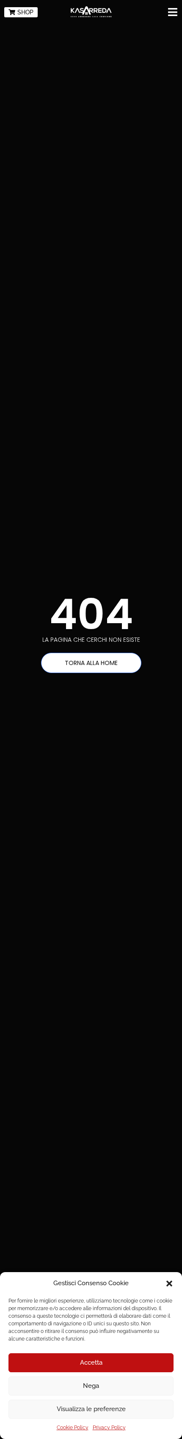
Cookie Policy (72, 1428)
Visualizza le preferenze (91, 1409)
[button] (169, 1283)
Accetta (91, 1362)
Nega (91, 1386)
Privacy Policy (109, 1428)
